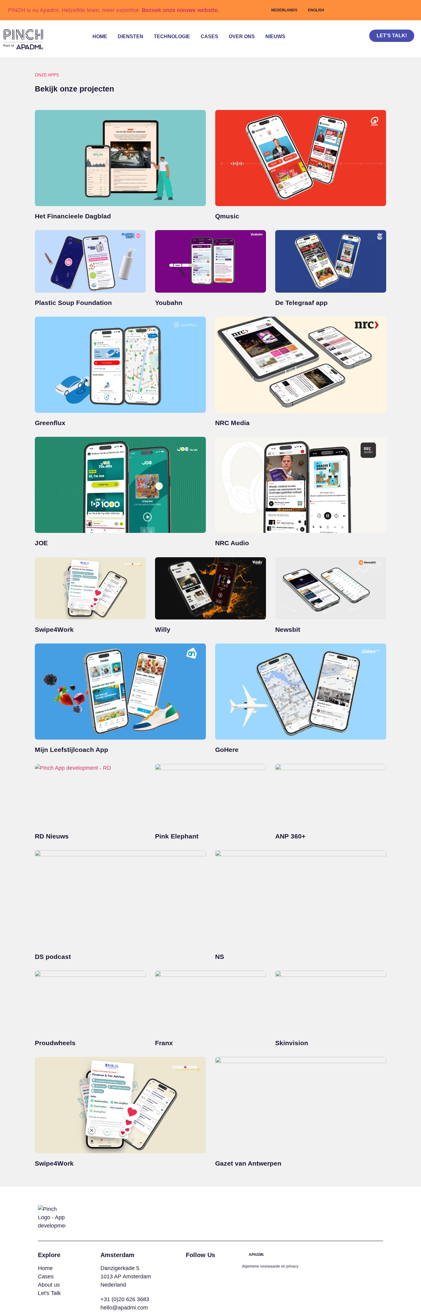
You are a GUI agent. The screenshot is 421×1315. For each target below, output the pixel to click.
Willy (162, 629)
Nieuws (275, 36)
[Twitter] (209, 1268)
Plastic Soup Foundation (73, 302)
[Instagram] (190, 1268)
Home (99, 36)
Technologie (172, 36)
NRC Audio (232, 542)
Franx (164, 1042)
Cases (209, 36)
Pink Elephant (176, 836)
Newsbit (287, 629)
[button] (350, 45)
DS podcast (53, 956)
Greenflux (50, 422)
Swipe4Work (54, 629)
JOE (41, 542)
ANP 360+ (290, 836)
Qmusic (227, 216)
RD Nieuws (52, 836)
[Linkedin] (199, 1268)
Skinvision (291, 1042)
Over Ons (242, 36)
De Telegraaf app (301, 302)
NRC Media (232, 422)
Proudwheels (55, 1042)
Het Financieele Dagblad (73, 216)
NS (219, 956)
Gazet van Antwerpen (248, 1163)
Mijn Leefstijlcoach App (71, 749)
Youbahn (168, 302)
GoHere (227, 749)
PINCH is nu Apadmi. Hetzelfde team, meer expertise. (113, 10)
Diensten (130, 36)
